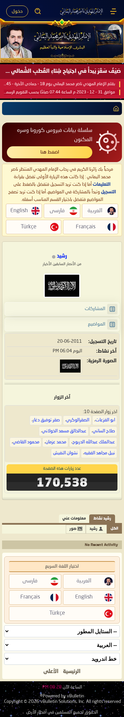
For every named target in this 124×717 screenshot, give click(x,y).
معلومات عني (74, 519)
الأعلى (51, 671)
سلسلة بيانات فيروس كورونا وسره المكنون (54, 135)
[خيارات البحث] (38, 11)
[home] (114, 108)
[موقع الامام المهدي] (82, 11)
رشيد (93, 529)
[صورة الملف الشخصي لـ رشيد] (62, 286)
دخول (17, 11)
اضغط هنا (49, 152)
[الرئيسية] (113, 11)
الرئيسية (72, 671)
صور (73, 529)
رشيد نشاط (102, 519)
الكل (114, 529)
